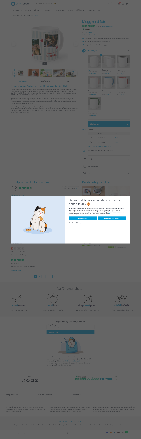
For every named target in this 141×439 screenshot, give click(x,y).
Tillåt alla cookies (82, 218)
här (110, 214)
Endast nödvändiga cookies (111, 218)
